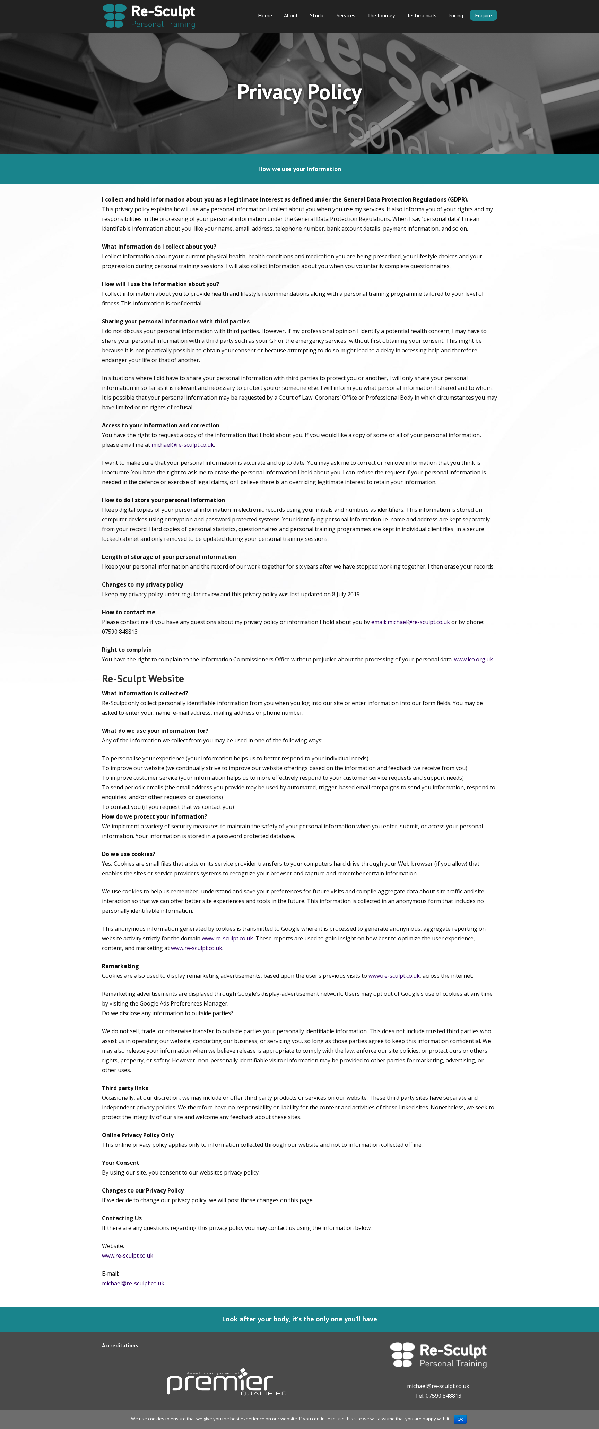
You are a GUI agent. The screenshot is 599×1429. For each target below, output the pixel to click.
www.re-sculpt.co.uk (227, 938)
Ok (460, 1419)
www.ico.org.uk (473, 659)
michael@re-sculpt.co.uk (182, 444)
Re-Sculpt (149, 16)
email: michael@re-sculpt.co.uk (410, 622)
